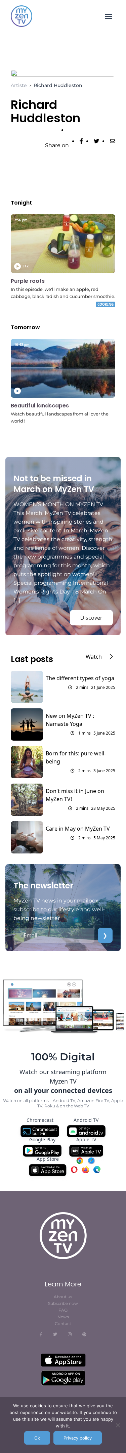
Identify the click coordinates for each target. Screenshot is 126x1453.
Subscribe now (63, 1303)
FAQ (63, 1310)
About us (63, 1296)
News (63, 1316)
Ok (37, 1438)
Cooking (105, 304)
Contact (63, 1323)
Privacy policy (78, 1438)
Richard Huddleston (58, 85)
